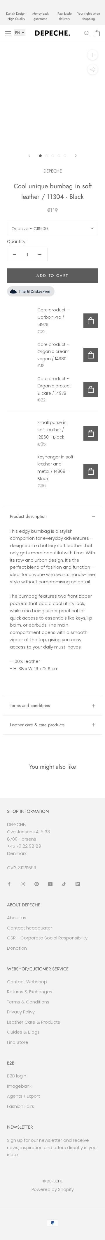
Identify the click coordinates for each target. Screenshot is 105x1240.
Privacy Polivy (21, 1012)
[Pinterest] (36, 884)
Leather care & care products (37, 725)
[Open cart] (97, 33)
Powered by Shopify (53, 1189)
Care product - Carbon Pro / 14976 (53, 317)
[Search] (87, 32)
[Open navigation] (8, 33)
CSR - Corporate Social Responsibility (47, 938)
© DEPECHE (53, 1181)
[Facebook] (9, 884)
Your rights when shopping (88, 16)
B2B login (16, 1076)
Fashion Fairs (20, 1106)
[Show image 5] (65, 155)
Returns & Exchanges (29, 992)
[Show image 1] (40, 155)
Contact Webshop (27, 982)
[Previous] (29, 155)
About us (16, 918)
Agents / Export (23, 1096)
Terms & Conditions (28, 1002)
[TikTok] (64, 884)
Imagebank (19, 1086)
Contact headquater (29, 928)
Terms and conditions (30, 705)
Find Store (17, 1042)
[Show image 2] (46, 155)
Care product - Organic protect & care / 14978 (54, 386)
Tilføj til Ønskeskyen (34, 291)
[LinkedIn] (78, 884)
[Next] (76, 155)
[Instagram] (23, 884)
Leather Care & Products (33, 1022)
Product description (28, 516)
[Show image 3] (52, 155)
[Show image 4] (58, 155)
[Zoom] (93, 55)
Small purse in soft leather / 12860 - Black (51, 430)
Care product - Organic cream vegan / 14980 (53, 352)
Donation (17, 948)
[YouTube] (50, 884)
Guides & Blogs (23, 1032)
